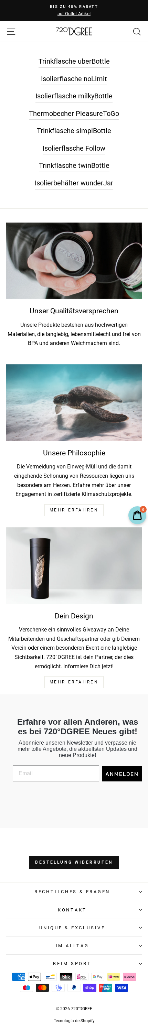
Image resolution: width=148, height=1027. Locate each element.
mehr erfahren (74, 510)
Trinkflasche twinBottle (74, 165)
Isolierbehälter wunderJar (74, 183)
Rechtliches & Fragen (72, 891)
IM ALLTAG (72, 945)
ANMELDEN (122, 774)
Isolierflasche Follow (74, 148)
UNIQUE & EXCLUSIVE (72, 927)
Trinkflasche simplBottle (74, 131)
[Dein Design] (74, 565)
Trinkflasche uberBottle (74, 61)
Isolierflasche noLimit (74, 79)
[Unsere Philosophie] (74, 402)
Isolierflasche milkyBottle (74, 96)
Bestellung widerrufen (74, 862)
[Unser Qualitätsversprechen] (74, 261)
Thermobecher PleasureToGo (74, 113)
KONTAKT (72, 909)
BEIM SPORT (72, 963)
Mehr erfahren (74, 682)
